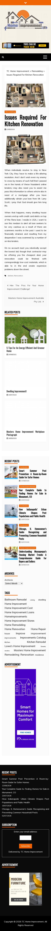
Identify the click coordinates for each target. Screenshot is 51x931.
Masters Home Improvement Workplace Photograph (25, 433)
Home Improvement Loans (19, 612)
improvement (38, 633)
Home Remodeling (15, 624)
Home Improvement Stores (19, 620)
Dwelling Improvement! (17, 391)
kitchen (10, 276)
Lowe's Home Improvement (20, 646)
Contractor (24, 467)
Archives (9, 580)
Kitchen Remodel (36, 641)
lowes (43, 646)
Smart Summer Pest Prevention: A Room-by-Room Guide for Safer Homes (32, 474)
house (7, 633)
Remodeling (37, 71)
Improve (20, 633)
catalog (32, 600)
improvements (10, 638)
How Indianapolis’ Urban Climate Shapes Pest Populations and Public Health (32, 513)
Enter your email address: (25, 841)
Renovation (18, 276)
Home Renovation (15, 629)
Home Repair (38, 629)
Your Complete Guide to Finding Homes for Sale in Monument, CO (32, 493)
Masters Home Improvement (30, 650)
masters (7, 651)
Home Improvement (27, 486)
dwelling (42, 600)
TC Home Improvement (18, 71)
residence (39, 655)
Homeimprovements (16, 616)
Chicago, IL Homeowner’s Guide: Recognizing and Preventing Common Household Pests (32, 533)
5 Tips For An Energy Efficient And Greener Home (25, 349)
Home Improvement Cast (19, 608)
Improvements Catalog (33, 637)
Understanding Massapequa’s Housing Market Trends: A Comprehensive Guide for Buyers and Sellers (32, 556)
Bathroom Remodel (16, 599)
